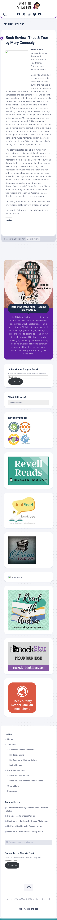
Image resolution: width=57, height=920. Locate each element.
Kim (23, 239)
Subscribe (15, 381)
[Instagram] (29, 14)
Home (10, 739)
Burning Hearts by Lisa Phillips (21, 816)
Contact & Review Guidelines (22, 750)
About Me (11, 744)
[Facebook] (18, 14)
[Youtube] (39, 14)
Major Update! (16, 765)
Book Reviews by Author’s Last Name (26, 781)
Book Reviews (33, 239)
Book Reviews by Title (19, 776)
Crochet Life (13, 786)
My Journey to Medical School (23, 760)
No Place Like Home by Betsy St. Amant (25, 826)
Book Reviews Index (16, 770)
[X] (23, 14)
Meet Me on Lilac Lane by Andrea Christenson (28, 821)
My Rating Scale (16, 755)
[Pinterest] (34, 14)
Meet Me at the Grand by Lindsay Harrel (25, 831)
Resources (12, 791)
